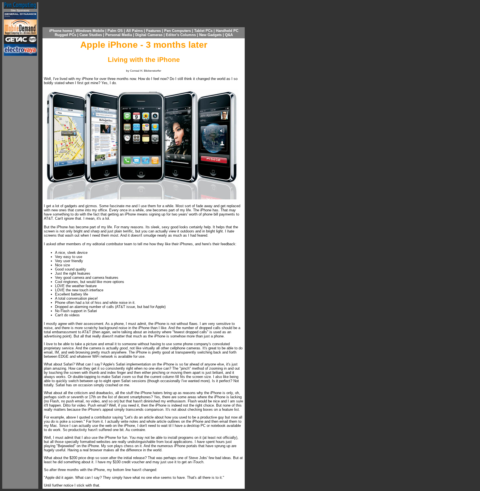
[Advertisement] (20, 143)
